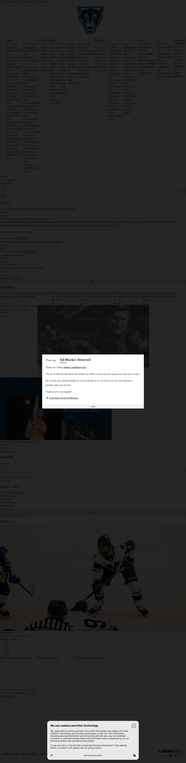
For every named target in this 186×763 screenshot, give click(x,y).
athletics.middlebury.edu (75, 367)
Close (93, 406)
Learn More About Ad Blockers (63, 398)
